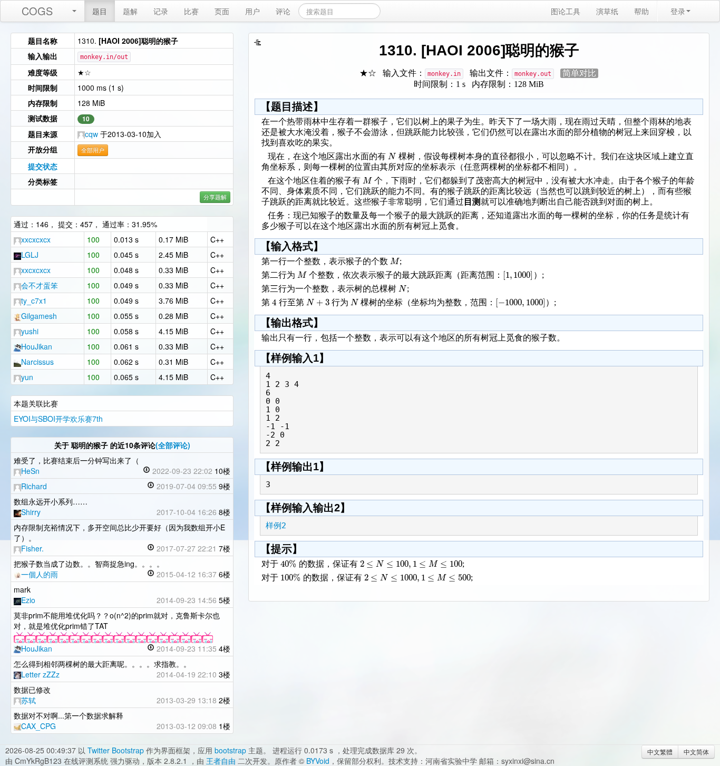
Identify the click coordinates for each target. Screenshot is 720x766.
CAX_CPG (38, 726)
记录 (160, 11)
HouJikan (36, 346)
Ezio (28, 600)
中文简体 (696, 751)
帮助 (641, 11)
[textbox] (392, 156)
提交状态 (42, 166)
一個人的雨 (39, 574)
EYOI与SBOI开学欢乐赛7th (58, 418)
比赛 (191, 11)
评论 (283, 11)
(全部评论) (172, 445)
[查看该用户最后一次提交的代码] (146, 471)
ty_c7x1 (34, 300)
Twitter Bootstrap (115, 750)
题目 (99, 11)
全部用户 (92, 150)
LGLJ (29, 254)
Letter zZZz (40, 674)
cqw (91, 134)
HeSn (30, 471)
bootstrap (230, 750)
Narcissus (37, 361)
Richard (34, 486)
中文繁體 (660, 751)
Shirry (31, 512)
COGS (37, 10)
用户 (252, 11)
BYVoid (317, 760)
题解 (130, 11)
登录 (677, 11)
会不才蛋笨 (39, 285)
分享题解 (215, 197)
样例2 (276, 525)
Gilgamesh (39, 316)
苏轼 (28, 700)
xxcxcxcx (36, 239)
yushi (29, 331)
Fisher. (32, 548)
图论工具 (565, 11)
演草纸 (607, 11)
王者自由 (221, 760)
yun (27, 377)
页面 (222, 11)
